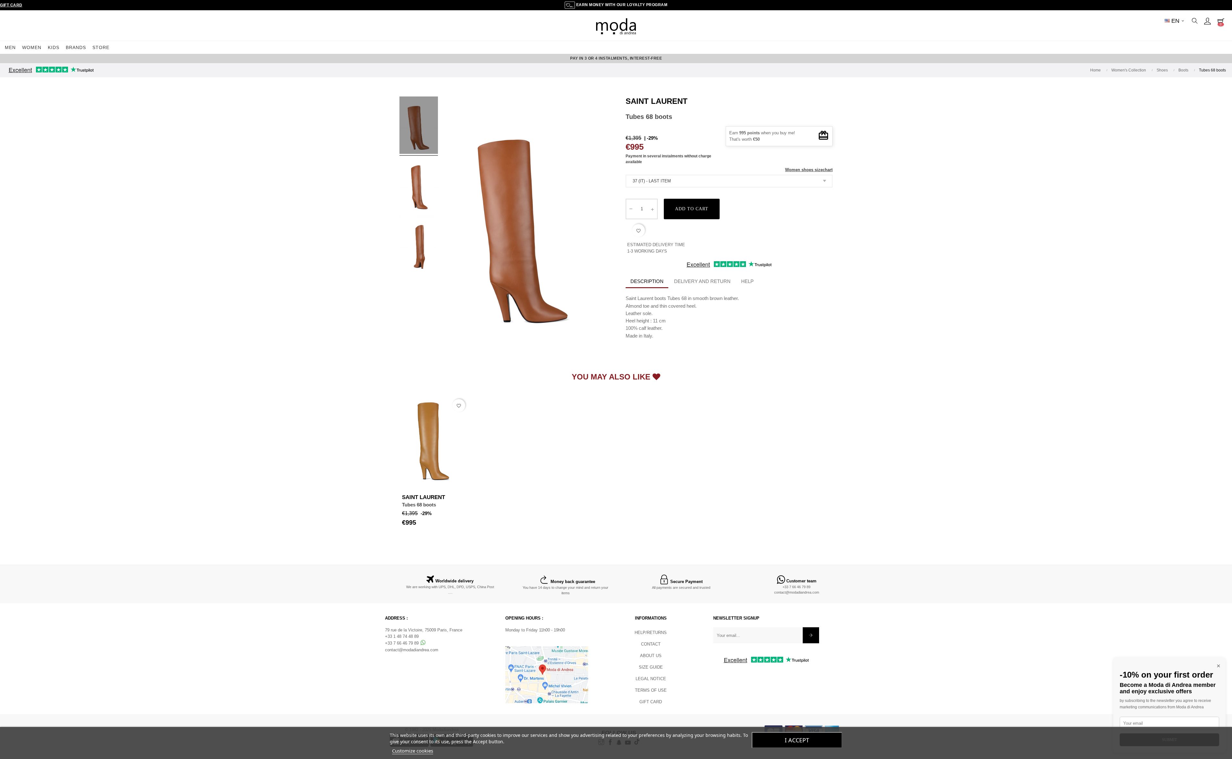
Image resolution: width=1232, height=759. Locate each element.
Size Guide (651, 667)
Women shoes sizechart (809, 169)
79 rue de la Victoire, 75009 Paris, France (423, 630)
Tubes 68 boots (419, 504)
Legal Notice (651, 678)
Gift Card (11, 5)
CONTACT (651, 644)
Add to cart (691, 208)
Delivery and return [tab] (702, 281)
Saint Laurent (657, 101)
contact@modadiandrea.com (796, 592)
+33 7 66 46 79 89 (796, 587)
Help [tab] (747, 281)
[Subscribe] (811, 635)
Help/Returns (651, 632)
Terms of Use (651, 690)
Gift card (650, 701)
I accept (797, 740)
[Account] (1207, 21)
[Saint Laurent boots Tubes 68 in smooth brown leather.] (418, 126)
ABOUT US (651, 655)
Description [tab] (646, 281)
